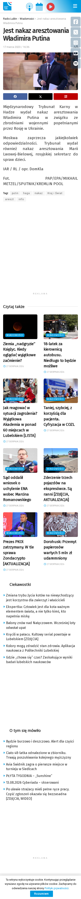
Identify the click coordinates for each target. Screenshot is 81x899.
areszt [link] (9, 199)
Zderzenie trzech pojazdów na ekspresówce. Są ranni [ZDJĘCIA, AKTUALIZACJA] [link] (58, 488)
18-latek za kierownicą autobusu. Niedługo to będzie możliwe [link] (60, 354)
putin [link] (15, 193)
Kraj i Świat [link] (55, 193)
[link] (7, 6)
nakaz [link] (39, 193)
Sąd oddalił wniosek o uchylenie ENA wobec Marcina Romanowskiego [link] (17, 488)
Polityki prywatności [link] (57, 888)
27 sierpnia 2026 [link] (15, 366)
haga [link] (26, 193)
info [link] (21, 199)
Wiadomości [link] (14, 335)
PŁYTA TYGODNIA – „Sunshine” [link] (29, 776)
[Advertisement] (40, 249)
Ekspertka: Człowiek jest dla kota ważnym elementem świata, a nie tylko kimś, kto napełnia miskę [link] (38, 611)
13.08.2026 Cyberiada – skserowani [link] (32, 783)
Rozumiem (41, 893)
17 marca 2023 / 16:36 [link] (16, 46)
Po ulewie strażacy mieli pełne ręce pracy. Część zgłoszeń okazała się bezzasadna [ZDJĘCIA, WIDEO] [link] (37, 794)
